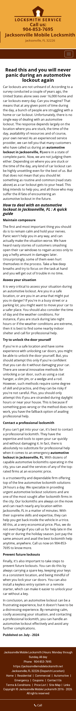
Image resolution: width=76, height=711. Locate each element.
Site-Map (55, 685)
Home (10, 675)
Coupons (38, 680)
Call (39, 705)
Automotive (61, 675)
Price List (40, 685)
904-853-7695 (38, 29)
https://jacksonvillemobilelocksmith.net (38, 666)
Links (67, 685)
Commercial (42, 675)
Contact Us (54, 680)
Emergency (22, 680)
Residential (24, 675)
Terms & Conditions (18, 685)
